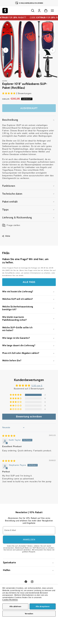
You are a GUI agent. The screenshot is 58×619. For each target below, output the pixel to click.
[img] (8, 436)
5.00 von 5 (37, 385)
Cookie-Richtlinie (10, 600)
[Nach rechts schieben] (52, 50)
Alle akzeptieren (43, 606)
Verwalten (29, 613)
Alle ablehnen (15, 606)
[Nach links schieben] (5, 50)
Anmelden (29, 539)
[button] (52, 10)
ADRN (4, 81)
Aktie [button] (7, 236)
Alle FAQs (29, 282)
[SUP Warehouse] (5, 10)
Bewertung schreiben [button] (29, 416)
